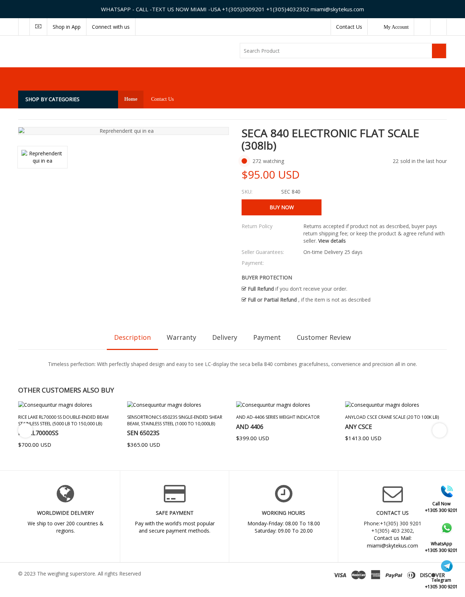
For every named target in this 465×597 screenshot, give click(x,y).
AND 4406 (249, 427)
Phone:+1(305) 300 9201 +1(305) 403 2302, (392, 527)
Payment (267, 337)
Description (132, 337)
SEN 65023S (143, 433)
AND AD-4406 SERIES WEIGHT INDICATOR (278, 417)
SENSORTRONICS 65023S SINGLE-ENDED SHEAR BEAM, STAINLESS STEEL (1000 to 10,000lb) (174, 420)
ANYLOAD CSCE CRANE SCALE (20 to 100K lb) (392, 417)
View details (332, 240)
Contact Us (349, 26)
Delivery (224, 337)
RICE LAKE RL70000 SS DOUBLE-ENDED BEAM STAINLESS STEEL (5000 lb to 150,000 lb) (63, 420)
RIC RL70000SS (38, 433)
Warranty (181, 337)
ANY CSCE (358, 427)
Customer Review (324, 337)
